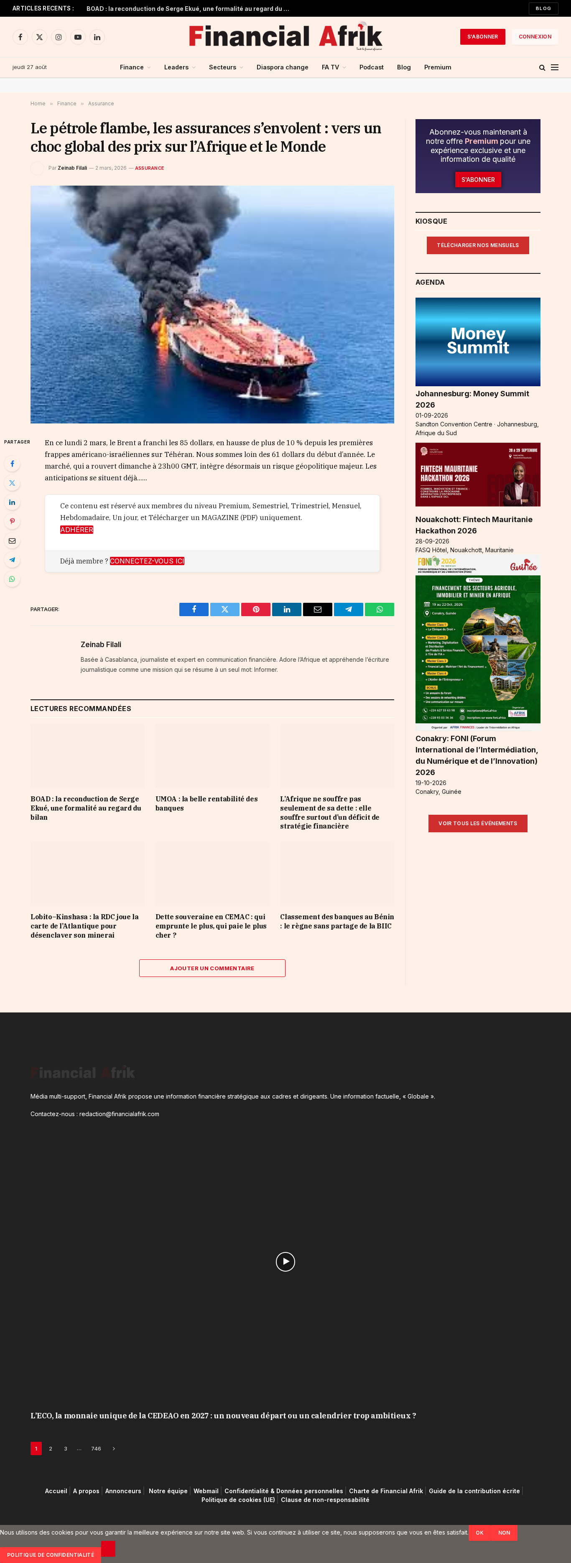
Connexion (535, 36)
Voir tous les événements (477, 823)
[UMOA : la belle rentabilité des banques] (212, 756)
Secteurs (222, 67)
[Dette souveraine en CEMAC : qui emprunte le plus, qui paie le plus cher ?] (212, 874)
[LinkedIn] (12, 502)
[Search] (542, 67)
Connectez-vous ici (147, 561)
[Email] (12, 540)
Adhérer (76, 529)
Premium (437, 67)
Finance (132, 67)
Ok (480, 1533)
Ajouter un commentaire (212, 968)
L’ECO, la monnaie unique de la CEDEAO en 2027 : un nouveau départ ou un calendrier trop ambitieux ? (223, 1415)
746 (96, 1448)
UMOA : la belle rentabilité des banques (206, 803)
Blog (543, 8)
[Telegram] (12, 560)
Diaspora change (282, 67)
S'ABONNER (482, 36)
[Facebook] (12, 464)
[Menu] (554, 67)
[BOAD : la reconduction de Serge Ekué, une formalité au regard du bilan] (88, 756)
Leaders (176, 67)
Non (504, 1533)
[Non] (108, 1549)
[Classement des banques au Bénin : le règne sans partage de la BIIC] (337, 874)
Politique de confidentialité (50, 1555)
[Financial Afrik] (285, 37)
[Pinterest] (12, 521)
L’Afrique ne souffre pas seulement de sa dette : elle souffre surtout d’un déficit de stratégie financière (330, 812)
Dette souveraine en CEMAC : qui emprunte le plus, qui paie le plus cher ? (211, 926)
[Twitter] (12, 483)
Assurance (149, 168)
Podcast (371, 67)
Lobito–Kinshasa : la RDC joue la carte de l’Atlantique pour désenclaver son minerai (84, 926)
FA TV (330, 67)
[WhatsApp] (12, 579)
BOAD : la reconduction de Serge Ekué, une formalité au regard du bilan (191, 8)
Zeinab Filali (72, 168)
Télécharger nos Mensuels (478, 245)
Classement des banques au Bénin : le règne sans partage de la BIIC (337, 921)
